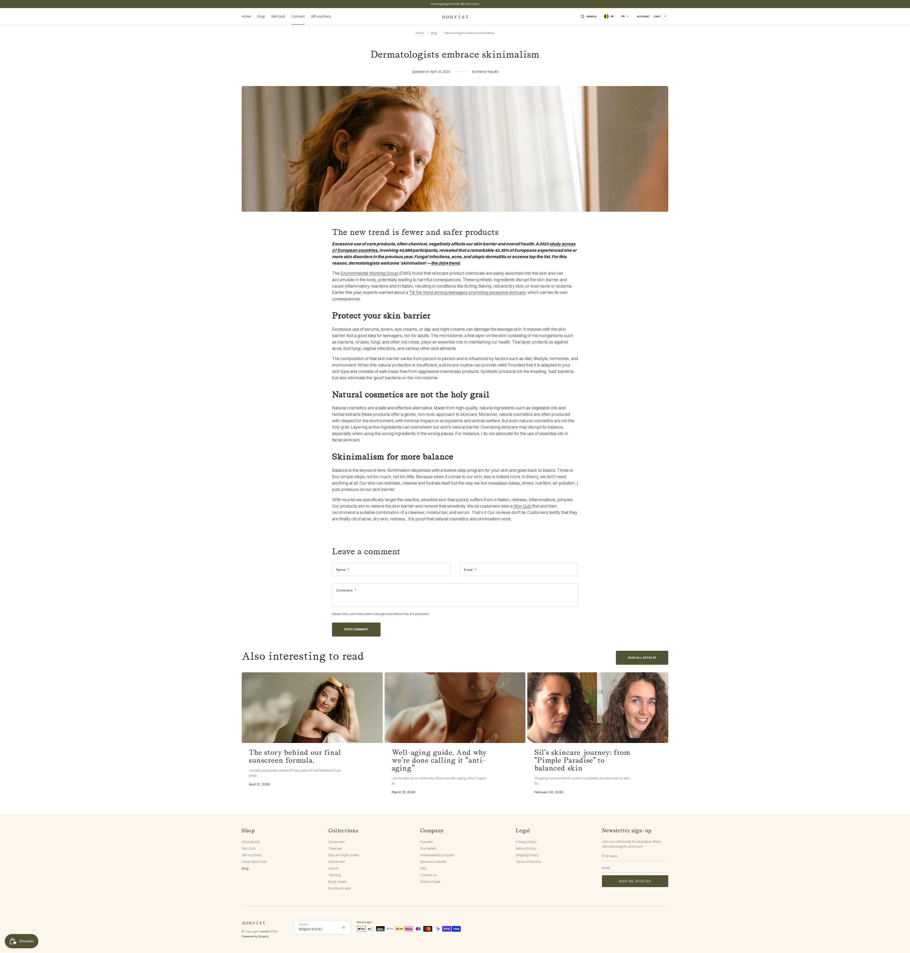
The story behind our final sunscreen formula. (295, 756)
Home (419, 33)
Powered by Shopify (255, 936)
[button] (588, 16)
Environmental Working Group (369, 273)
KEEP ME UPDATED (635, 881)
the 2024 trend (445, 263)
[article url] (312, 707)
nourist (265, 931)
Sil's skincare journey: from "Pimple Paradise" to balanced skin (582, 760)
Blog (434, 33)
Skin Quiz (522, 506)
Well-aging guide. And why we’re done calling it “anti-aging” (439, 760)
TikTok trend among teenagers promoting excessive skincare (467, 292)
